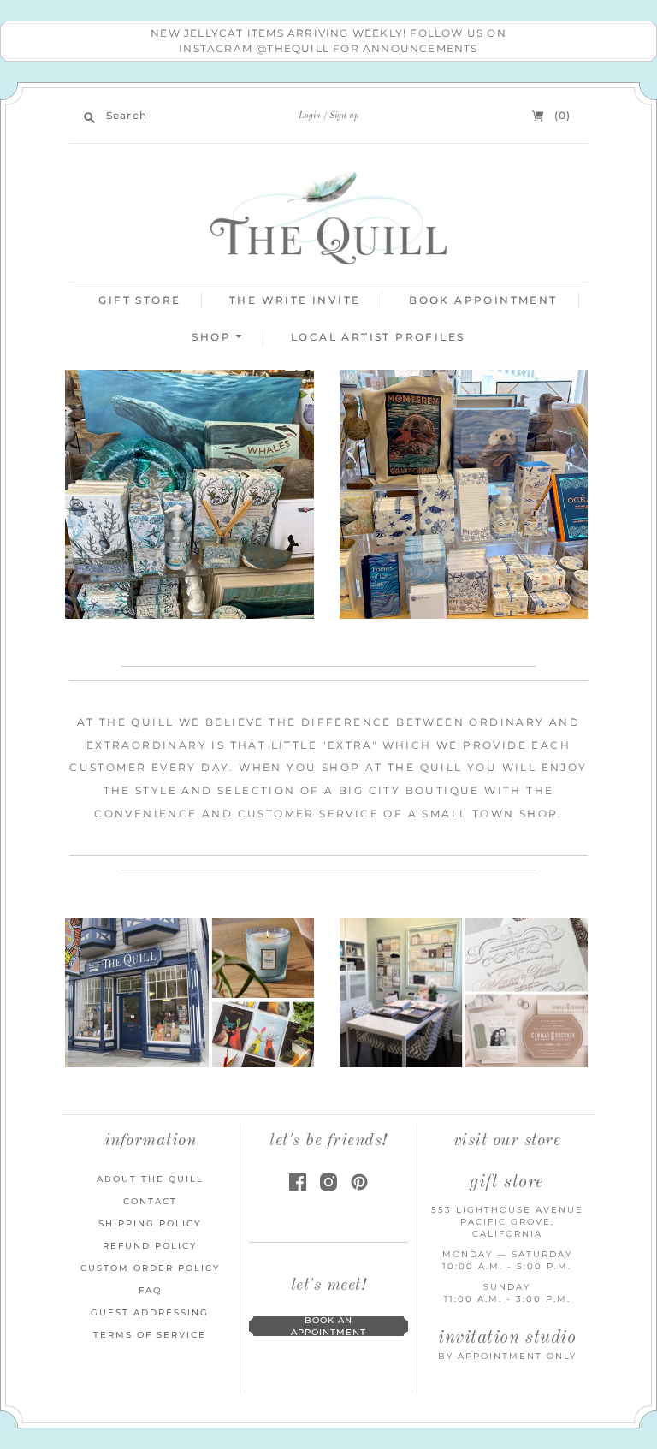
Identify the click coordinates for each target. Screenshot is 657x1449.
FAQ (150, 1290)
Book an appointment (328, 1326)
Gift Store (139, 300)
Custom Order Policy (150, 1268)
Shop (213, 336)
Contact (150, 1201)
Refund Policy (150, 1245)
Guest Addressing (150, 1312)
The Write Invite (294, 300)
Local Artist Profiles (378, 336)
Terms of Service (149, 1334)
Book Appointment (483, 300)
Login (310, 115)
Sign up (343, 115)
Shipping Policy (149, 1223)
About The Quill (150, 1179)
